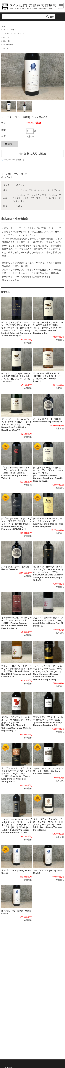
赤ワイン (6, 37)
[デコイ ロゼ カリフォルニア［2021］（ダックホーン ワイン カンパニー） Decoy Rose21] (48, 359)
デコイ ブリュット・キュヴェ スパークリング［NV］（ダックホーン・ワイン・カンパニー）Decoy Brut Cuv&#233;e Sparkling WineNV (16, 424)
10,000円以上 (8, 45)
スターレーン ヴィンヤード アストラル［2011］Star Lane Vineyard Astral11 (48, 771)
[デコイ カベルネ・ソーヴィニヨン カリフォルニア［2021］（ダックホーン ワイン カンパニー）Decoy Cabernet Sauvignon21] (48, 308)
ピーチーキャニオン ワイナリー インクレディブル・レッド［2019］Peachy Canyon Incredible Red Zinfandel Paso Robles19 (17, 623)
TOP (3, 26)
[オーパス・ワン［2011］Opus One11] (16, 856)
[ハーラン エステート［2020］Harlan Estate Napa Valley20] (48, 405)
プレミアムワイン (9, 29)
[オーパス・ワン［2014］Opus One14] (16, 896)
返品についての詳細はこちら (15, 160)
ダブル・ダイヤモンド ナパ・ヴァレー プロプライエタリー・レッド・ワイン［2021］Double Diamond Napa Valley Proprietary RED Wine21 (16, 523)
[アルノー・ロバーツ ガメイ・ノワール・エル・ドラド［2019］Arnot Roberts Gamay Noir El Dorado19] (48, 603)
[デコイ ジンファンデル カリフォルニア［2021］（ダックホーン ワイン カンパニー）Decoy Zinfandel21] (16, 359)
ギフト (5, 48)
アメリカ (6, 33)
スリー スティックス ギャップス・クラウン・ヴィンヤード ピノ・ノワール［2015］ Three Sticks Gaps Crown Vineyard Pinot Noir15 (48, 824)
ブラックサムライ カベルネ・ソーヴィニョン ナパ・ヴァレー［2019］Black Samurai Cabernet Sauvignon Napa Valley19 (16, 472)
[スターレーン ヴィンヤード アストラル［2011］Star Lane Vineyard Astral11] (48, 754)
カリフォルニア (18, 33)
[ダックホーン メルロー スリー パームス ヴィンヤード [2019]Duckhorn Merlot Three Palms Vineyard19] (48, 504)
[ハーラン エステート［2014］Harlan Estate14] (16, 552)
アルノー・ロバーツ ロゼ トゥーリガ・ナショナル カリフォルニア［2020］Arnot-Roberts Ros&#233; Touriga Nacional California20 (16, 671)
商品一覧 (6, 41)
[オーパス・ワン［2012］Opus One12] (48, 856)
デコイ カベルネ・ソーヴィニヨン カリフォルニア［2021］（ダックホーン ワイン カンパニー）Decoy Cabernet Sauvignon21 (48, 327)
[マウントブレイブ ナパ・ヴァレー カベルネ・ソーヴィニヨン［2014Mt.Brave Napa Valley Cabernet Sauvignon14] (48, 703)
